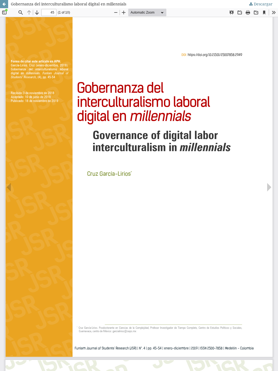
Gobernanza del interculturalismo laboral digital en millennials (68, 4)
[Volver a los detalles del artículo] (4, 4)
